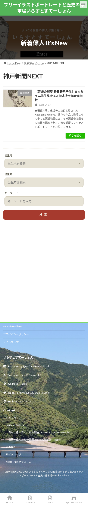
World (50, 502)
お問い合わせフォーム (18, 461)
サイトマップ (11, 342)
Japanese (30, 502)
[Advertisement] (44, 273)
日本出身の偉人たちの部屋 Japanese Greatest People (38, 432)
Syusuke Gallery (12, 326)
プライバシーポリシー (16, 334)
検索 (44, 214)
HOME (9, 502)
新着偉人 (11, 447)
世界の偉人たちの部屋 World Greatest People (34, 439)
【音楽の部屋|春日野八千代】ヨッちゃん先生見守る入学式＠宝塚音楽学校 (59, 96)
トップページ (13, 417)
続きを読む (75, 135)
